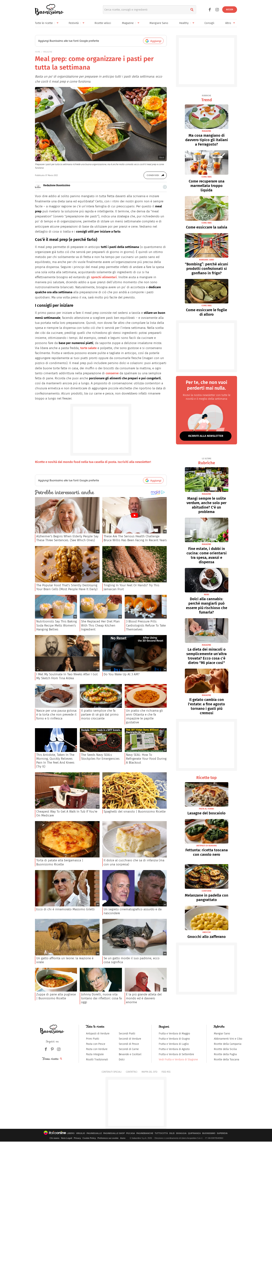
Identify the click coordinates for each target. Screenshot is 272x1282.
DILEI (171, 1133)
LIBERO (71, 1133)
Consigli (209, 23)
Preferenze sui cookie (108, 1138)
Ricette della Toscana (226, 1059)
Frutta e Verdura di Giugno (174, 1038)
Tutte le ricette (44, 23)
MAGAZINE (47, 52)
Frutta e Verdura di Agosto (174, 1049)
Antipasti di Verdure (98, 1033)
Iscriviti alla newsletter (205, 436)
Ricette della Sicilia (225, 1049)
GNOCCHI (206, 932)
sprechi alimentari (104, 277)
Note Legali (66, 1138)
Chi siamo (54, 1138)
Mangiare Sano (159, 23)
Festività (74, 23)
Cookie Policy (89, 1138)
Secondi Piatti (127, 1033)
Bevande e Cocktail (130, 1054)
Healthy (184, 23)
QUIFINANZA (194, 1133)
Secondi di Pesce (129, 1044)
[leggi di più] (165, 187)
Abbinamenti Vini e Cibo (228, 1038)
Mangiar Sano (222, 1033)
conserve (112, 373)
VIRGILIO (80, 1133)
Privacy (77, 1138)
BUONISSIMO (208, 1133)
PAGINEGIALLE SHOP (114, 1133)
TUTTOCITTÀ (161, 1133)
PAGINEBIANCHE (144, 1133)
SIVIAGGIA (181, 1133)
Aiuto (122, 1138)
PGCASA (130, 1133)
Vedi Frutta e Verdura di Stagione (178, 1059)
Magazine (128, 23)
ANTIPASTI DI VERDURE (206, 845)
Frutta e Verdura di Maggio (174, 1033)
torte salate (88, 348)
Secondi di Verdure (130, 1038)
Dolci (122, 1059)
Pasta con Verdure (97, 1049)
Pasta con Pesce (95, 1044)
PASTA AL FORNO (206, 809)
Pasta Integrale (95, 1054)
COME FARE (207, 177)
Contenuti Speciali (112, 1072)
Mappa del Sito (149, 1072)
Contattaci (131, 1072)
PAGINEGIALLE (94, 1133)
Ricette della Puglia (225, 1054)
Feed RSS (166, 1072)
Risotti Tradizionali (97, 1059)
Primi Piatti (92, 1038)
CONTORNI (206, 891)
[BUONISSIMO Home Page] (49, 9)
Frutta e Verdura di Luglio (174, 1044)
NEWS (206, 594)
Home (37, 52)
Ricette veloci (103, 23)
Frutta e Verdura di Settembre (176, 1054)
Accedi (229, 9)
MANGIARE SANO (206, 260)
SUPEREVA (222, 1133)
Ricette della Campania (227, 1044)
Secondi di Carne (129, 1049)
